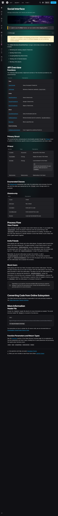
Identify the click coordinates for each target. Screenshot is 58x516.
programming (18, 344)
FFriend (48, 139)
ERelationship (13, 184)
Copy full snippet (17, 323)
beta (13, 344)
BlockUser (11, 121)
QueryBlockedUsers (13, 113)
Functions (14, 338)
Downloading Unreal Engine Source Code (18, 330)
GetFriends (11, 89)
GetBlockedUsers (13, 117)
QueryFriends (12, 85)
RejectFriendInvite (13, 105)
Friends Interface (23, 300)
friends (32, 344)
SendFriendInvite (13, 97)
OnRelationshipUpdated (14, 130)
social (9, 344)
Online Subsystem (14, 300)
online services (26, 344)
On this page (11, 33)
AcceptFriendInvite (13, 101)
